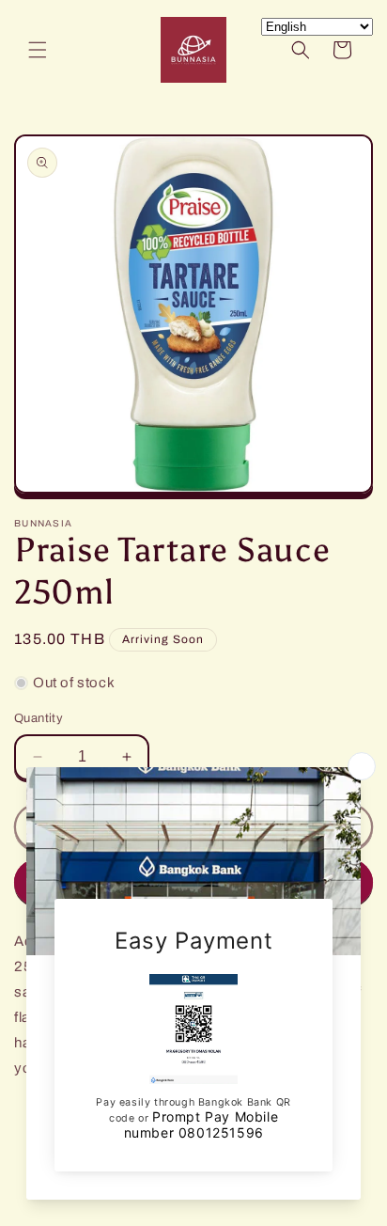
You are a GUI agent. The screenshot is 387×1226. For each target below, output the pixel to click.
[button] (37, 50)
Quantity (38, 718)
